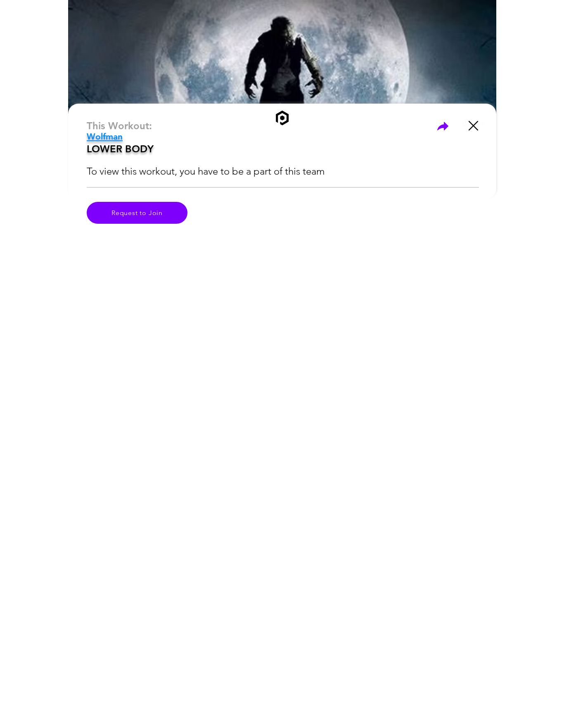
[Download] (442, 126)
